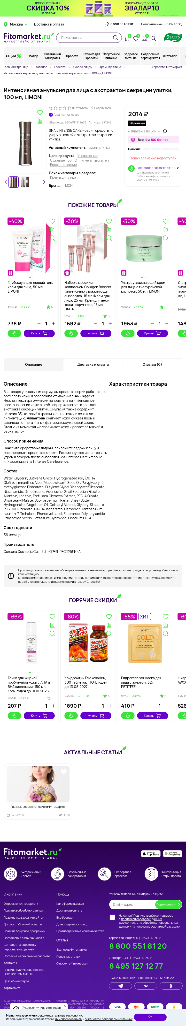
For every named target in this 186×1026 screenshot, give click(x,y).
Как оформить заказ (70, 904)
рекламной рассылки (165, 926)
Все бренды (64, 917)
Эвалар (33, 56)
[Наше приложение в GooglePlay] (172, 853)
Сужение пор (61, 160)
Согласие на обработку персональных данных (20, 947)
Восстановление (63, 165)
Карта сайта (12, 988)
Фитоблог (170, 56)
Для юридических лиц (71, 924)
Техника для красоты (91, 56)
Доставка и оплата (49, 24)
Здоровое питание (131, 56)
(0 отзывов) (80, 108)
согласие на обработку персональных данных (148, 925)
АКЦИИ (11, 56)
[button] (13, 182)
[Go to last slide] (6, 182)
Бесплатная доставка (151, 168)
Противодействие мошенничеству (80, 931)
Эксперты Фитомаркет (71, 950)
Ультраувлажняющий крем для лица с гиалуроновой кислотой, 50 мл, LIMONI (143, 287)
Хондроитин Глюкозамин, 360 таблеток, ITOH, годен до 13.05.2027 (85, 682)
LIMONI (68, 185)
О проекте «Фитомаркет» (21, 904)
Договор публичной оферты (23, 924)
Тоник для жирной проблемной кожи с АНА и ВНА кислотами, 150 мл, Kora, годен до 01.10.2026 (29, 685)
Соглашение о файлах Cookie (24, 938)
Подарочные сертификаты (150, 56)
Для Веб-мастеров (16, 981)
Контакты (10, 963)
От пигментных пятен (92, 160)
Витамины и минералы (52, 56)
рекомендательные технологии (60, 1015)
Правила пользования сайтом (24, 917)
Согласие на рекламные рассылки (27, 956)
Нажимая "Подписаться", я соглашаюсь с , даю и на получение (149, 921)
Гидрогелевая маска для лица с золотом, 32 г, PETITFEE (141, 682)
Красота (72, 56)
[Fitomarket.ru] (29, 38)
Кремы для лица (63, 177)
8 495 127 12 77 (136, 966)
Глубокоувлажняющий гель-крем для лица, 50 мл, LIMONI (31, 287)
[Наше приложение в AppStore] (151, 853)
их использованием (68, 1019)
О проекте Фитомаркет (166, 67)
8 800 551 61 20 (121, 24)
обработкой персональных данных (108, 1019)
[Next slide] (44, 182)
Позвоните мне (161, 24)
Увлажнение (88, 156)
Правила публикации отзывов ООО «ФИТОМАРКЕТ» (24, 972)
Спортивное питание (111, 56)
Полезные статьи (68, 957)
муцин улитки (99, 147)
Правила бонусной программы (24, 931)
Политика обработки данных (23, 910)
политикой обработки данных (141, 919)
